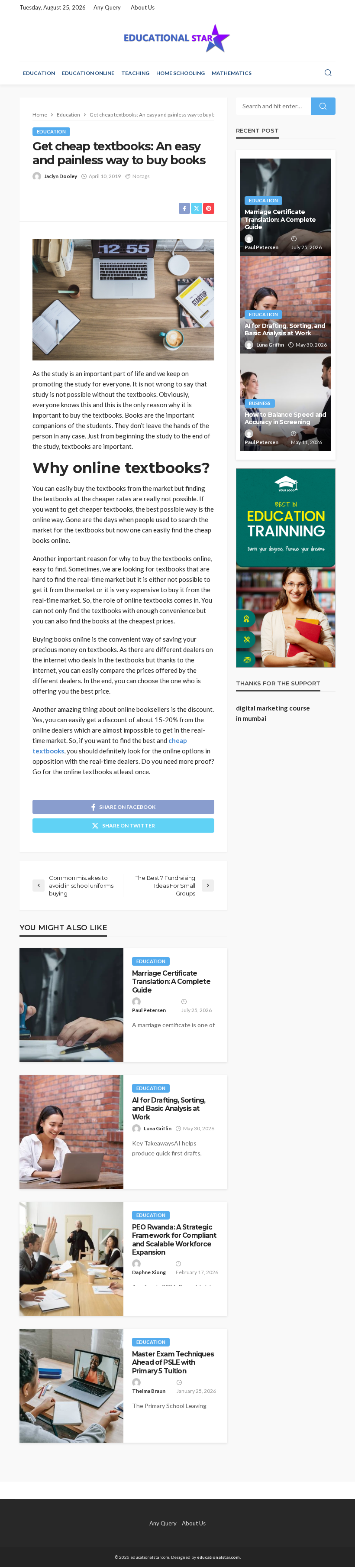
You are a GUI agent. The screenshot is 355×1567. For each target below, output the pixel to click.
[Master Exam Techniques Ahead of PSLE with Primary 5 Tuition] (71, 1386)
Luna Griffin (157, 1128)
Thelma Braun (148, 1391)
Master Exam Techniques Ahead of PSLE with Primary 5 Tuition (173, 1362)
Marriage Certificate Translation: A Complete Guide (171, 981)
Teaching (135, 73)
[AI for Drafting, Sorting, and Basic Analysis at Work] (71, 1132)
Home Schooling (180, 73)
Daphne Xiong (149, 1272)
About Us (143, 7)
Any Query (107, 7)
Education (39, 73)
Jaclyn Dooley (60, 176)
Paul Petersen (149, 1010)
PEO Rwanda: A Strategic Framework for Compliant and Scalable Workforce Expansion (174, 1239)
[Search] (328, 73)
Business (260, 403)
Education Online (88, 73)
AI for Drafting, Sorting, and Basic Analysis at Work (168, 1108)
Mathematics (232, 73)
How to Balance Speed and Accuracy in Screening (285, 418)
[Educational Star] (177, 38)
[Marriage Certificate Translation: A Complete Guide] (71, 1005)
